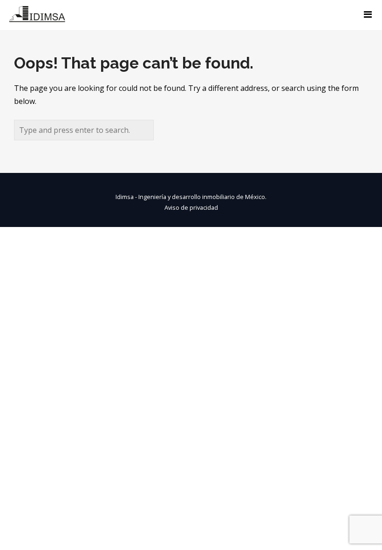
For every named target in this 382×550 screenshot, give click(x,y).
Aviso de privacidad (191, 207)
